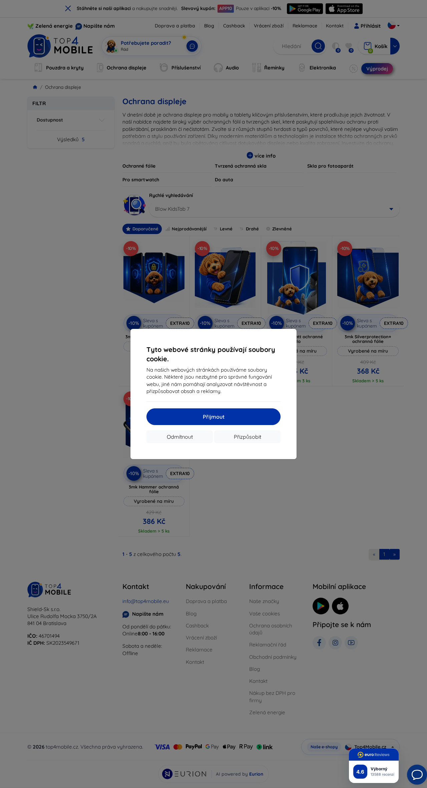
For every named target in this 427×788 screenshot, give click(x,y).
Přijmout (214, 416)
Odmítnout (180, 436)
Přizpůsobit (247, 436)
